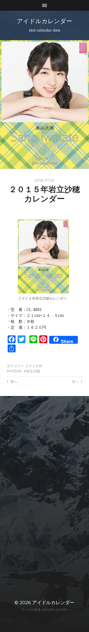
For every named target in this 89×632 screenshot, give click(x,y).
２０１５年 (33, 366)
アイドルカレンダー (44, 21)
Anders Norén (54, 610)
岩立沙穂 (33, 371)
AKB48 (15, 371)
